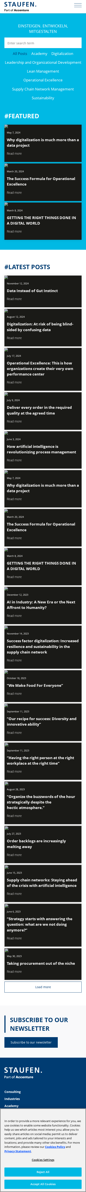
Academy (39, 53)
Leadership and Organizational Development (43, 62)
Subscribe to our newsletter (31, 1042)
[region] (43, 1150)
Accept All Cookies (43, 1184)
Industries (12, 1099)
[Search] (76, 43)
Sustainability (43, 97)
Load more (43, 987)
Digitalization (62, 53)
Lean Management (43, 71)
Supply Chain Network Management (43, 89)
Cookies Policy (55, 1147)
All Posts (20, 53)
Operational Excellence (43, 80)
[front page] (20, 6)
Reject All (43, 1172)
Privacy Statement (17, 1151)
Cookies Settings (43, 1160)
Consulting (12, 1092)
